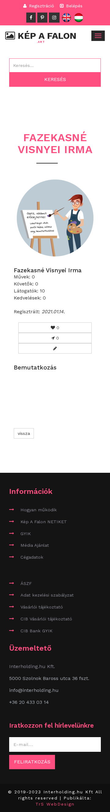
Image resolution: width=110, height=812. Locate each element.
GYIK (25, 533)
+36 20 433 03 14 (29, 702)
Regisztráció (41, 5)
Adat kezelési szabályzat (47, 595)
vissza (24, 433)
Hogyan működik (38, 509)
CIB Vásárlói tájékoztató (46, 618)
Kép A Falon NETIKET (43, 521)
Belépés (73, 5)
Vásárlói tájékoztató (41, 606)
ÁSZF (26, 583)
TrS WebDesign (55, 804)
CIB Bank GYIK (36, 630)
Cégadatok (31, 557)
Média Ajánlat (34, 545)
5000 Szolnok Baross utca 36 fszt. (49, 678)
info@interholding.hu (34, 690)
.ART (41, 42)
